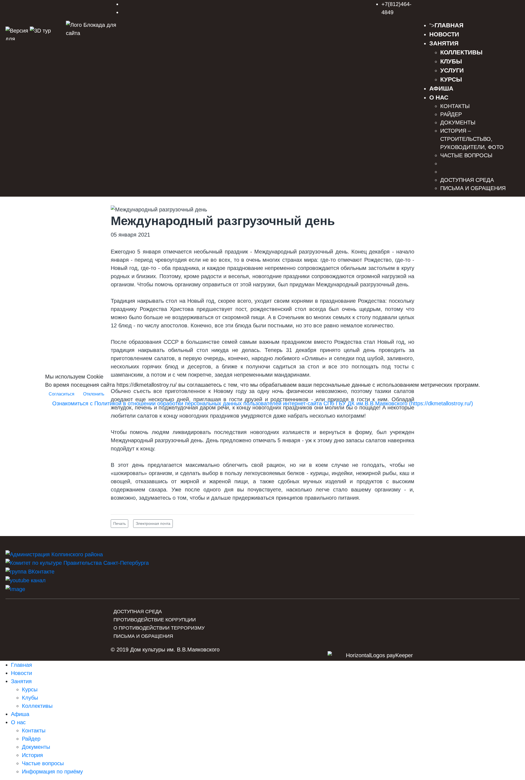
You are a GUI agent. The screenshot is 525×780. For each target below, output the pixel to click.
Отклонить (93, 394)
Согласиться (61, 394)
